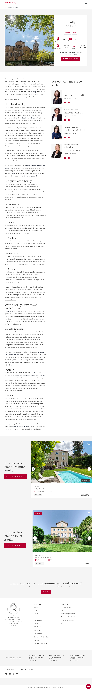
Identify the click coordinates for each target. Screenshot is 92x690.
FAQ (62, 623)
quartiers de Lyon (10, 300)
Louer (74, 32)
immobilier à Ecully (35, 287)
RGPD (63, 610)
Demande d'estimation (41, 637)
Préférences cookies (67, 620)
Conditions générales (68, 614)
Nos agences (38, 620)
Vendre (36, 614)
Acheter (67, 32)
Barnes (36, 623)
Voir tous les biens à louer (15, 545)
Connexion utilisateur (41, 643)
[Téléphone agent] (65, 102)
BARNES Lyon (36, 89)
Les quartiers (11, 7)
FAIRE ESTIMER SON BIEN (71, 59)
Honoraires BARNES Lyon (69, 617)
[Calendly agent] (69, 102)
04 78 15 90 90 (32, 660)
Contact (36, 640)
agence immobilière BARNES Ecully (28, 295)
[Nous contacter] (88, 686)
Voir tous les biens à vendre (15, 476)
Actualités (37, 626)
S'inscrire (46, 592)
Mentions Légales (66, 607)
